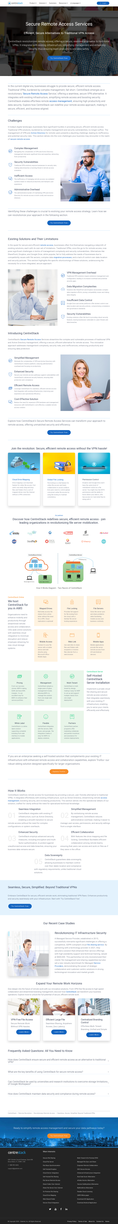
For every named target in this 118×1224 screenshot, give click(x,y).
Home (107, 1221)
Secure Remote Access (35, 93)
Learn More (24, 1032)
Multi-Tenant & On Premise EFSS (87, 1158)
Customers (53, 3)
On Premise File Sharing (50, 1191)
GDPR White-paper (83, 1195)
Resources (62, 3)
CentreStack (71, 992)
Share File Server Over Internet (53, 1188)
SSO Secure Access (83, 1169)
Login (104, 3)
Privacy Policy (71, 1221)
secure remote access (20, 139)
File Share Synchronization (51, 1165)
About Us (92, 1221)
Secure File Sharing (49, 1158)
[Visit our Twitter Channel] (50, 1209)
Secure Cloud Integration (51, 1203)
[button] (59, 1061)
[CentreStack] (15, 3)
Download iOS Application (85, 1199)
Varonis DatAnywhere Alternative (87, 1184)
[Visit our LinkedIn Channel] (66, 1209)
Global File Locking (55, 480)
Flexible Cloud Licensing (84, 1191)
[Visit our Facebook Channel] (61, 1209)
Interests (42, 3)
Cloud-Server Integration (51, 1173)
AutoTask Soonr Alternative (86, 1177)
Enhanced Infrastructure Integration (88, 1173)
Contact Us (100, 1221)
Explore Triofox (59, 771)
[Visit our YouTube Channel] (55, 1209)
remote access (46, 245)
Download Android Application (87, 1203)
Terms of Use (82, 1221)
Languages (75, 3)
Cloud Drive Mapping (21, 479)
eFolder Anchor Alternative (85, 1180)
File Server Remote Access (51, 1180)
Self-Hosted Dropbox (50, 1169)
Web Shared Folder (49, 1199)
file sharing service (95, 945)
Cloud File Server (48, 1162)
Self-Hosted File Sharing (50, 1177)
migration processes (63, 257)
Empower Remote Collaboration (87, 1165)
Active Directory (38, 133)
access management (60, 101)
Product (32, 3)
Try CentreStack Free (59, 58)
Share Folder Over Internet (51, 1184)
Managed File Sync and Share (86, 1162)
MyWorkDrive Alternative (85, 1188)
